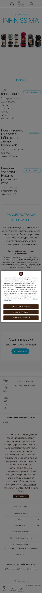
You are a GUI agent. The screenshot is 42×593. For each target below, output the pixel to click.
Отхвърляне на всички (21, 312)
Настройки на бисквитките (21, 317)
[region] (21, 296)
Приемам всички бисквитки (21, 306)
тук (33, 295)
